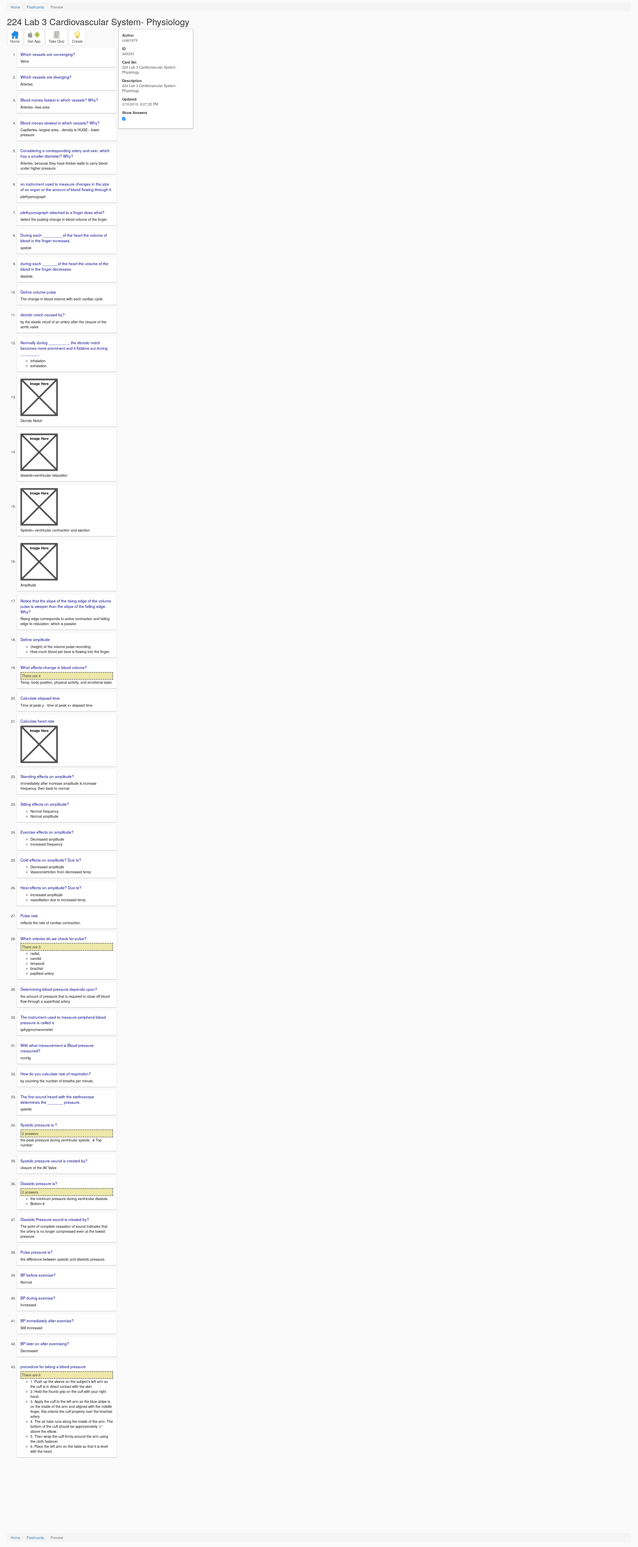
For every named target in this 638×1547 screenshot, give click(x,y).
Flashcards (35, 6)
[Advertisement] (158, 178)
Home (15, 6)
